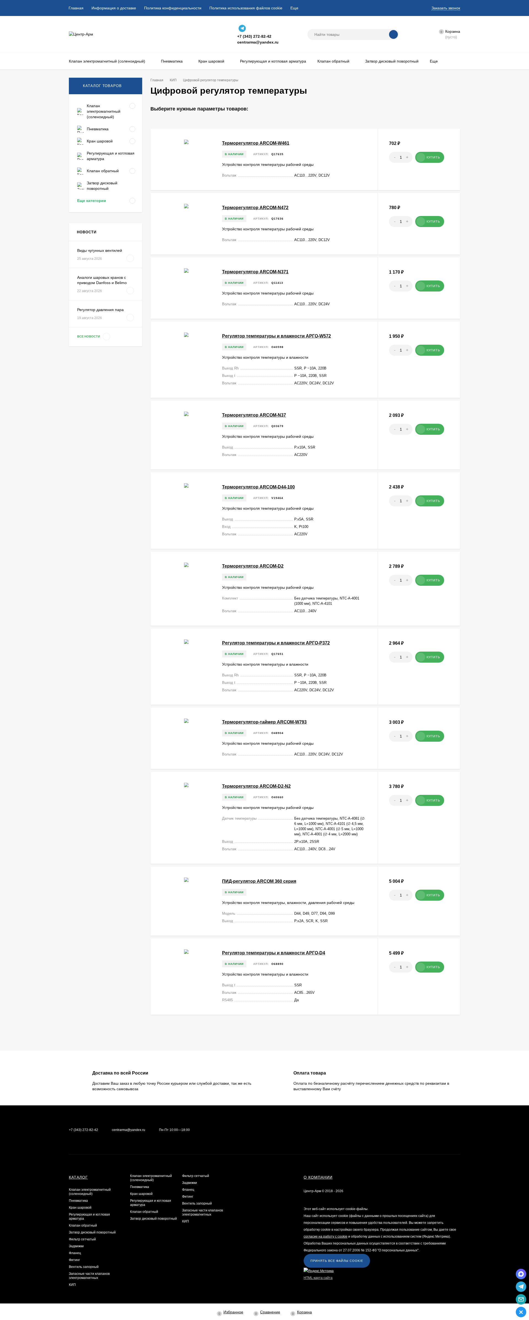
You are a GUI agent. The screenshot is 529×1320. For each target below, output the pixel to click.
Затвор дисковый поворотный (92, 1232)
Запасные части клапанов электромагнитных (89, 1276)
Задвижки (76, 1246)
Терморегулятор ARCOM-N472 (255, 207)
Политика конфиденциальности (172, 8)
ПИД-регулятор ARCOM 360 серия (259, 881)
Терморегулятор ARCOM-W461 (255, 143)
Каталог (78, 1177)
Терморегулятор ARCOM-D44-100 (258, 487)
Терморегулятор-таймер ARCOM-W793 (264, 722)
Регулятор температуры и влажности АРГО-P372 (276, 643)
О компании (318, 1177)
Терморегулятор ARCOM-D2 (253, 566)
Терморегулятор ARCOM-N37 (254, 415)
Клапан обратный (83, 1225)
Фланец (75, 1253)
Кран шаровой (80, 1208)
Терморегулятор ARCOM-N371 (255, 271)
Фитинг (74, 1260)
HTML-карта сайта (318, 1278)
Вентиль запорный (84, 1267)
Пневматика (78, 1201)
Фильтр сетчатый (82, 1239)
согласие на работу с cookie (325, 1236)
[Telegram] (242, 28)
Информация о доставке (113, 8)
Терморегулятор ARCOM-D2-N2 (256, 786)
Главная (76, 8)
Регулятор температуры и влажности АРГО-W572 (276, 336)
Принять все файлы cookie (337, 1260)
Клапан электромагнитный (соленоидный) (90, 1192)
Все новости (89, 336)
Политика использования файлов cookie (245, 8)
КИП (72, 1285)
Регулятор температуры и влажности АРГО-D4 (273, 953)
